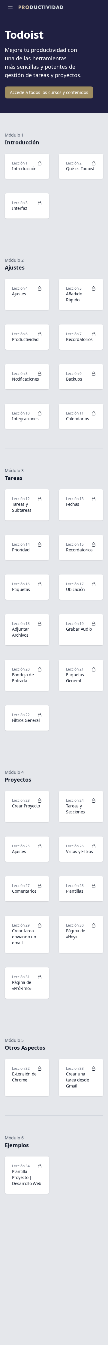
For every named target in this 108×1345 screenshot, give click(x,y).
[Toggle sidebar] (10, 7)
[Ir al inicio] (41, 7)
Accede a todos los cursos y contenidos (49, 92)
